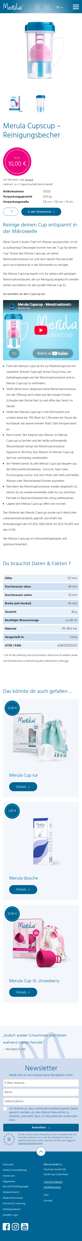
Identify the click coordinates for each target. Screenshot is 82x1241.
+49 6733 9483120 (53, 1182)
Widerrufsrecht (11, 1192)
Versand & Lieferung (14, 1203)
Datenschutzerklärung (15, 1170)
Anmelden (39, 1127)
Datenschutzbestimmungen (30, 1143)
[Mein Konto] (46, 7)
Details (21, 787)
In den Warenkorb (39, 211)
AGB (69, 1140)
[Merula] (13, 6)
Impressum (9, 1176)
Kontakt (48, 1201)
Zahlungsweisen (12, 1209)
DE (57, 7)
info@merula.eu (52, 1187)
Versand (29, 180)
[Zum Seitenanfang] (41, 1151)
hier (66, 661)
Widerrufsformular (13, 1198)
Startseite (8, 1164)
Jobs (46, 1195)
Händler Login (10, 1215)
